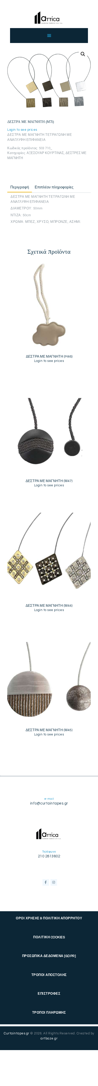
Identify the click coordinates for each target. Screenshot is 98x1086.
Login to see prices (22, 130)
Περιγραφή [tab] (19, 187)
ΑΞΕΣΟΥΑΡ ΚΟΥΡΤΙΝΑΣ (45, 153)
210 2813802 (49, 856)
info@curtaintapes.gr (49, 803)
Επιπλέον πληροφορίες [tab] (54, 187)
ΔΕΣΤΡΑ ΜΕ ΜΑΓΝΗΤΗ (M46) (49, 356)
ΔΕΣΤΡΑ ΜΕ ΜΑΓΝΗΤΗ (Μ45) (49, 730)
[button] (82, 54)
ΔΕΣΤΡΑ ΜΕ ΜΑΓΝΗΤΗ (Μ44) (49, 605)
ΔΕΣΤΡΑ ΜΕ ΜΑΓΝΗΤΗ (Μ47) (49, 481)
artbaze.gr (49, 1038)
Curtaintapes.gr (16, 1033)
